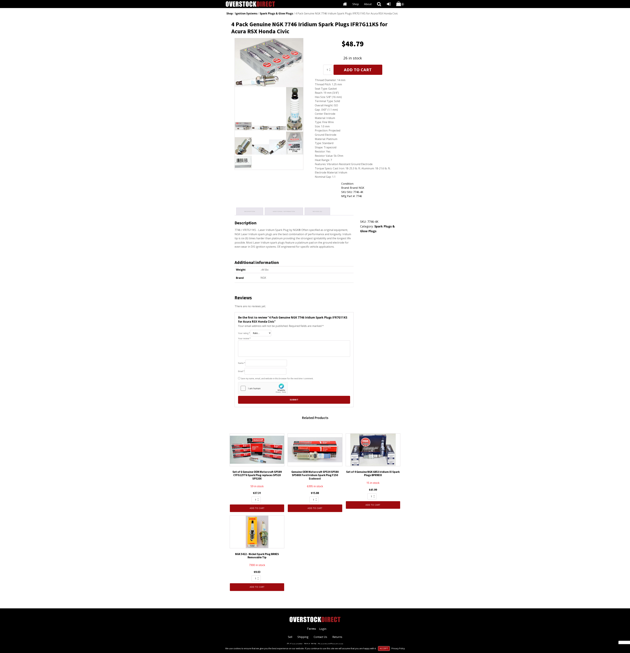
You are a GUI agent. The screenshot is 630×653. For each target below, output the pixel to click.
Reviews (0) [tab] (317, 211)
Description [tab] (249, 211)
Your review (244, 338)
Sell (290, 637)
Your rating (244, 333)
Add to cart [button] (257, 508)
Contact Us (320, 637)
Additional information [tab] (284, 211)
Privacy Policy (398, 648)
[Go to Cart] (400, 4)
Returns (337, 637)
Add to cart (358, 69)
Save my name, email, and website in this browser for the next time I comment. (277, 378)
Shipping (302, 637)
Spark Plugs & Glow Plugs (276, 13)
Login (322, 629)
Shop (355, 4)
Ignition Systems (246, 13)
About (368, 4)
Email (241, 371)
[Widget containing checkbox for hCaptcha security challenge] (263, 388)
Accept (384, 648)
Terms (311, 629)
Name (241, 363)
